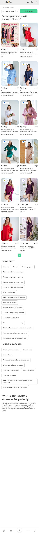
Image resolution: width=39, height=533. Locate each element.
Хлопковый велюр (9, 292)
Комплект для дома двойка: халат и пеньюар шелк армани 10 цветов (28, 53)
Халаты (15, 267)
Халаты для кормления (11, 350)
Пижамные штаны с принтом (13, 277)
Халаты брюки (8, 355)
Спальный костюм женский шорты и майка (17, 328)
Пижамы (6, 267)
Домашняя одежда (8, 7)
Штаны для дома (27, 267)
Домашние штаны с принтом (13, 282)
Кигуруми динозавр (9, 302)
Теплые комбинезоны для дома (13, 272)
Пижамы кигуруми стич (11, 318)
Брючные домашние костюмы (13, 287)
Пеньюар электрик (9, 375)
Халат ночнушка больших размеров (15, 333)
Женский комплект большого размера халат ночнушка (18, 381)
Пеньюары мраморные (11, 370)
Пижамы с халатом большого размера (16, 360)
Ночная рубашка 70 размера (12, 308)
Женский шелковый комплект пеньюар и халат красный (8, 247)
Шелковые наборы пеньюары (13, 365)
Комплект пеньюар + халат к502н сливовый (27, 208)
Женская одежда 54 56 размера (14, 297)
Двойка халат (27, 350)
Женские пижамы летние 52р (13, 323)
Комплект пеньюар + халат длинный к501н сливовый (27, 247)
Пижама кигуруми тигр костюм (13, 313)
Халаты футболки (28, 370)
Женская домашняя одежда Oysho (15, 338)
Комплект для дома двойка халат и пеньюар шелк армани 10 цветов (9, 92)
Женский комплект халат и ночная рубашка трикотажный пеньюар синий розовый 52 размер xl (9, 53)
